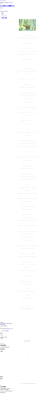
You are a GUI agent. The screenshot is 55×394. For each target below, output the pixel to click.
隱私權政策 (31, 383)
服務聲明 (35, 383)
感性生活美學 (7, 330)
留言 (9, 328)
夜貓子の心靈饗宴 (2, 324)
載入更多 (2, 333)
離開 (4, 392)
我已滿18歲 (2, 392)
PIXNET (22, 383)
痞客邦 (8, 328)
